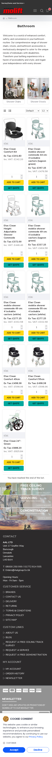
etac (6, 143)
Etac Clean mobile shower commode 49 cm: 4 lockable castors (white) (13, 308)
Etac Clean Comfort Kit (10, 151)
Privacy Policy (36, 736)
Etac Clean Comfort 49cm (12, 378)
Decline (38, 750)
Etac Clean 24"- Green (12, 443)
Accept (14, 750)
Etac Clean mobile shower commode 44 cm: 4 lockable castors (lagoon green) (37, 157)
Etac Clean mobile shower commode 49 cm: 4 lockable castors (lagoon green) (37, 233)
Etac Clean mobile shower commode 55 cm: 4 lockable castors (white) (37, 308)
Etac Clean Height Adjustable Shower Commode (10, 231)
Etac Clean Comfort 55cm (36, 378)
